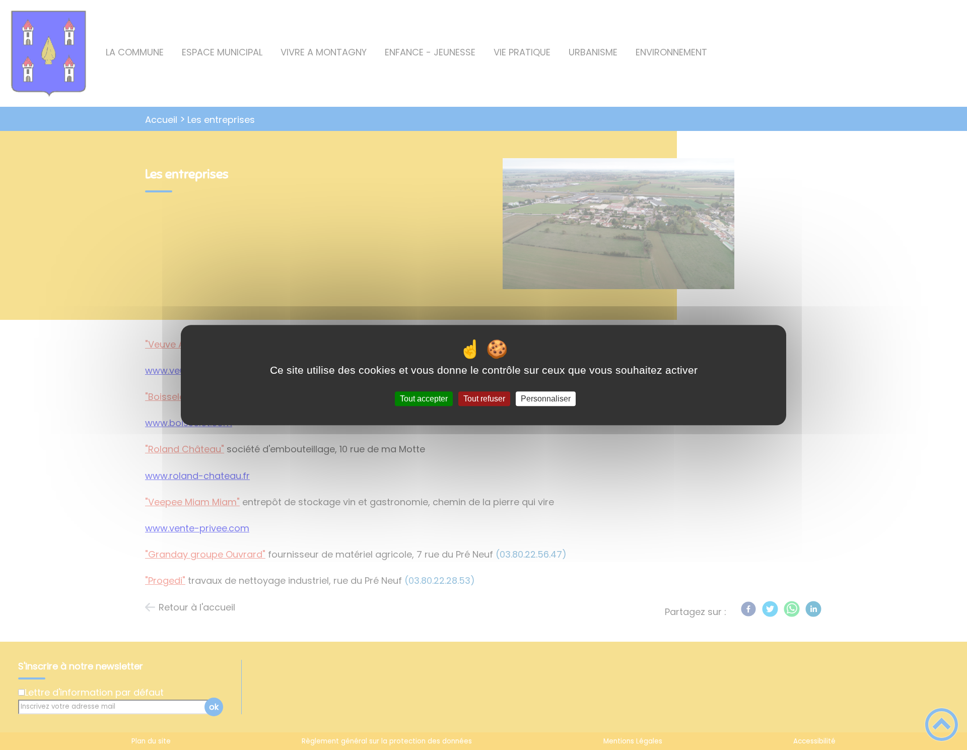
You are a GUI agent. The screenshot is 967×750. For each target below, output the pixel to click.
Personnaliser (546, 398)
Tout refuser (484, 398)
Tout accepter (424, 398)
